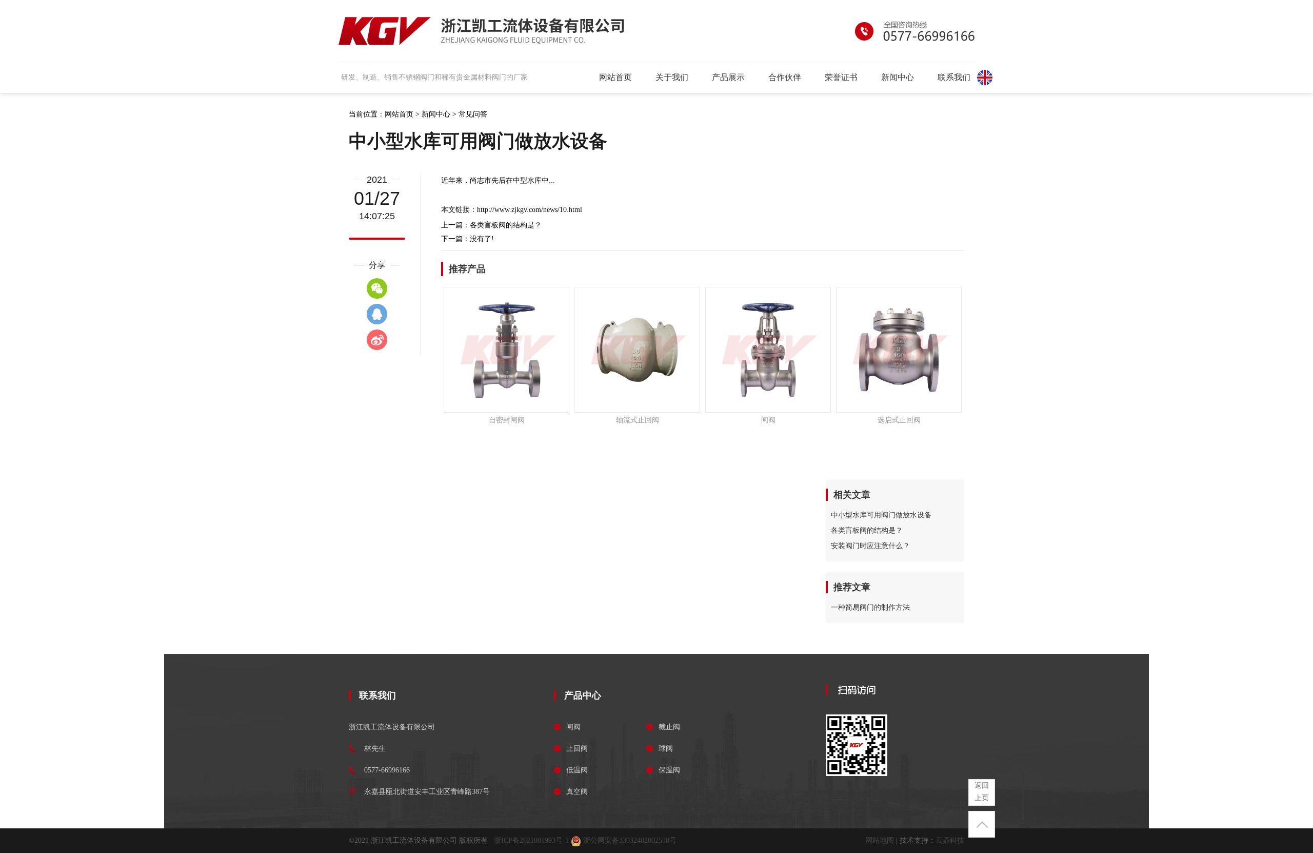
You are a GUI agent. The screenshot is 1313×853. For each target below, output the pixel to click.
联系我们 (954, 77)
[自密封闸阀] (506, 350)
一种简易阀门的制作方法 (870, 607)
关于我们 (671, 77)
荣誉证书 (841, 77)
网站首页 (615, 77)
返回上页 (981, 792)
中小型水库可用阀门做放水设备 (881, 515)
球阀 (666, 748)
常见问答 (473, 114)
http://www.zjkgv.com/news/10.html (529, 210)
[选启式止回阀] (899, 350)
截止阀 (669, 727)
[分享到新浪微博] (377, 339)
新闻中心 (897, 77)
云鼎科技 (950, 840)
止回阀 (577, 748)
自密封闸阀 (507, 420)
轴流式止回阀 (637, 420)
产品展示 (728, 77)
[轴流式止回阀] (637, 350)
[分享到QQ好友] (377, 314)
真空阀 (577, 792)
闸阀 (768, 420)
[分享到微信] (377, 288)
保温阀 (669, 770)
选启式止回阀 (899, 420)
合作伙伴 (784, 77)
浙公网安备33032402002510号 (629, 840)
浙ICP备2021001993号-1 (531, 840)
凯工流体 (481, 31)
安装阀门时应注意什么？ (870, 546)
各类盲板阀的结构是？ (506, 225)
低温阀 (577, 770)
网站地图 (879, 840)
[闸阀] (768, 350)
